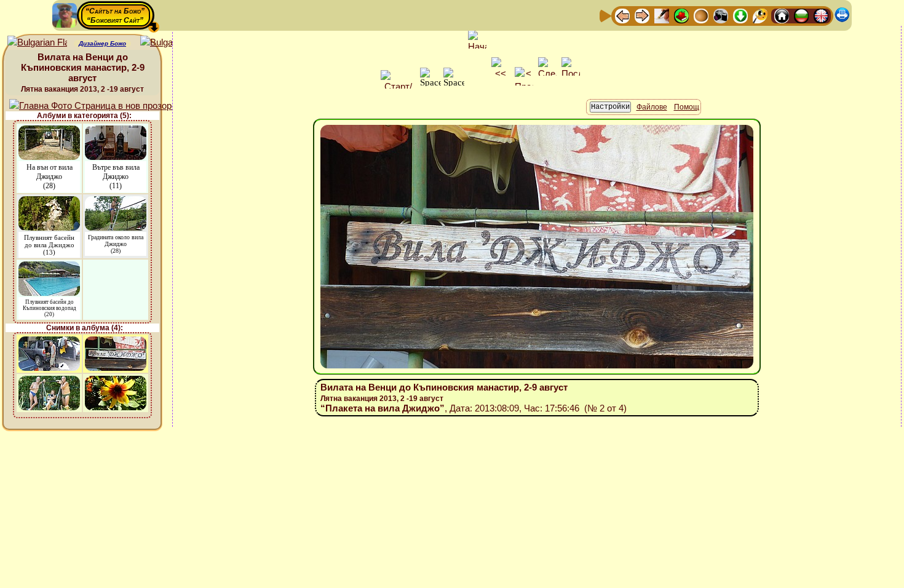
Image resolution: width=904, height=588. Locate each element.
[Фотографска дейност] (720, 15)
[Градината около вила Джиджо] (116, 202)
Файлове (651, 107)
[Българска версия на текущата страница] (170, 43)
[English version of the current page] (37, 43)
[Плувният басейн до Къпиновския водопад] (49, 267)
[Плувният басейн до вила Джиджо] (49, 202)
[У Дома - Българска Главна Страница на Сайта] (801, 15)
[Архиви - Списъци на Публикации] (661, 15)
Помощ (686, 107)
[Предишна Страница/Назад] (622, 15)
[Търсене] (760, 15)
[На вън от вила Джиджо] (49, 131)
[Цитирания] (681, 15)
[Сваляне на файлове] (740, 15)
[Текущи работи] (701, 15)
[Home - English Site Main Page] (821, 15)
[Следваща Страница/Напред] (642, 15)
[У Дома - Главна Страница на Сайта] (781, 15)
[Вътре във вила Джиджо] (116, 131)
